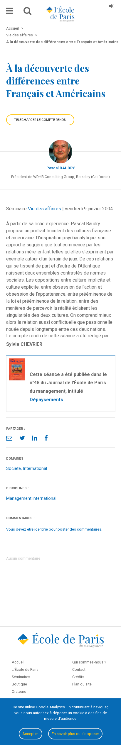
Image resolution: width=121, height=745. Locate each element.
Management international (31, 498)
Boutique (19, 684)
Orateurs (19, 691)
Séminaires (21, 677)
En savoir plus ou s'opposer (75, 734)
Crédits (78, 677)
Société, (14, 468)
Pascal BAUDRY (60, 168)
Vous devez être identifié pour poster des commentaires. (54, 529)
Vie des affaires (44, 208)
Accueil (18, 662)
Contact (78, 669)
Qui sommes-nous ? (89, 662)
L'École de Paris (25, 669)
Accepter (30, 734)
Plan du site (82, 684)
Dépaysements (46, 399)
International (35, 468)
